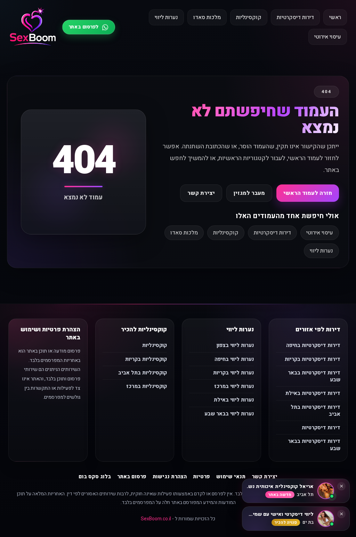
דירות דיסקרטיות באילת (312, 393)
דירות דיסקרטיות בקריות (312, 359)
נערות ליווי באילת (234, 400)
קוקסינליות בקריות (146, 359)
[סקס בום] (33, 27)
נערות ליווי (166, 17)
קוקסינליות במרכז (146, 386)
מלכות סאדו (207, 17)
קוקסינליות (248, 17)
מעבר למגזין (249, 193)
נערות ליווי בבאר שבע (229, 414)
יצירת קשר (201, 193)
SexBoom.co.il (156, 518)
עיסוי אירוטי (327, 37)
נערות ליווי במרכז (234, 386)
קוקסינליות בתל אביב (142, 373)
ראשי (335, 17)
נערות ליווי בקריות (233, 373)
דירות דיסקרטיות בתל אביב (315, 410)
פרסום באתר (131, 476)
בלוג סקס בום (95, 476)
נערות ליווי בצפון (235, 345)
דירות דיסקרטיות (295, 17)
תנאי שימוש (230, 476)
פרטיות (201, 476)
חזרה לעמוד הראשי (307, 193)
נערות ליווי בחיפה (234, 359)
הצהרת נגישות (170, 476)
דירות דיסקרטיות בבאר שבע (314, 376)
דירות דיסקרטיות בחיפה (313, 345)
